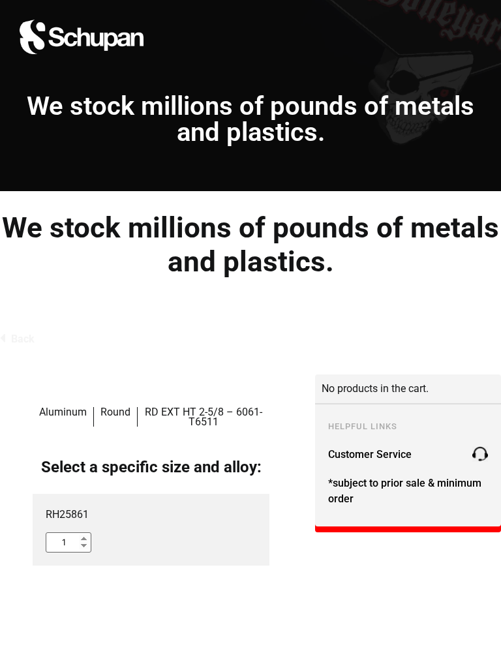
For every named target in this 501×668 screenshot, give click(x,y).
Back (23, 339)
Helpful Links (362, 426)
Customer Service (370, 454)
